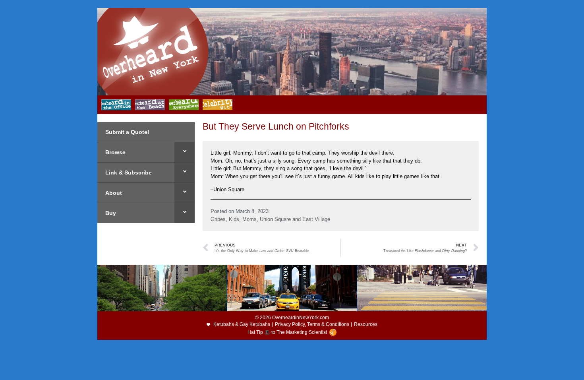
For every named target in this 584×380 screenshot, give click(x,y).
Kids (234, 219)
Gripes (218, 219)
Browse (115, 152)
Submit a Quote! (127, 132)
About (113, 193)
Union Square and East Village (295, 219)
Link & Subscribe (128, 172)
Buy (110, 213)
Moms (249, 219)
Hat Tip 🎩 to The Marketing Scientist (287, 332)
